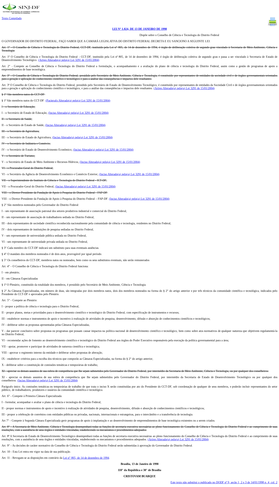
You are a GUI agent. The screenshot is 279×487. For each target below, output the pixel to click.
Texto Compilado (12, 18)
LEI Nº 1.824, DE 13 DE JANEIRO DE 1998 (139, 28)
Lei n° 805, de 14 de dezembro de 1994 (86, 457)
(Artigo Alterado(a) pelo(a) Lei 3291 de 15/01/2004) (68, 60)
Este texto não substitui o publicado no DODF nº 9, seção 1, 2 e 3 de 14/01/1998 (224, 482)
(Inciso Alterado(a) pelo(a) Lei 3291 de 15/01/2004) (78, 112)
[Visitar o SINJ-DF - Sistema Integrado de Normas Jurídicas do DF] (21, 15)
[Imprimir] (272, 25)
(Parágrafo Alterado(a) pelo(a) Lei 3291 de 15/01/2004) (78, 100)
